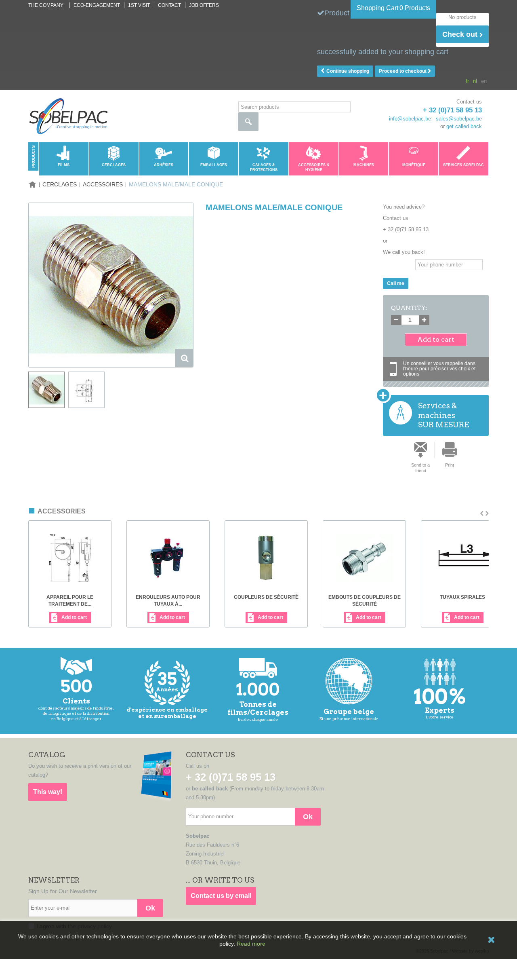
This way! (47, 791)
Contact (169, 5)
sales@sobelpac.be (459, 119)
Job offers (204, 5)
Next (487, 513)
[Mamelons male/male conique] (46, 390)
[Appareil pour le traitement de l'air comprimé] (70, 558)
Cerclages (59, 184)
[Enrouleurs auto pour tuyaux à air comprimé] (168, 558)
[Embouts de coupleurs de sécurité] (364, 558)
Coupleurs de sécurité (266, 597)
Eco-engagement (97, 5)
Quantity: (409, 307)
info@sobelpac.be (410, 119)
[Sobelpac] (68, 116)
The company (45, 5)
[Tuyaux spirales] (462, 558)
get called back (464, 126)
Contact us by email (221, 895)
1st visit (139, 5)
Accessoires (103, 184)
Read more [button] (251, 943)
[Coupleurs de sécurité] (266, 558)
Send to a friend (420, 468)
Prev (481, 513)
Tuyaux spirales (462, 597)
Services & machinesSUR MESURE (443, 415)
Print (449, 465)
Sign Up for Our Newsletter (62, 891)
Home (32, 185)
